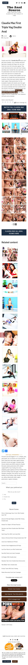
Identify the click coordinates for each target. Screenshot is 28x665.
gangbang (4, 469)
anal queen (4, 458)
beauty (22, 460)
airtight (21, 456)
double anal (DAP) (10, 464)
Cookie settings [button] (6, 661)
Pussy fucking (9, 475)
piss (22, 473)
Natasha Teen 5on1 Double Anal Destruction (13, 561)
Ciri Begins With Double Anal (9, 557)
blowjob (4, 462)
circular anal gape (10, 462)
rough (14, 475)
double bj (17, 464)
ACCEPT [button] (15, 661)
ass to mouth (11, 458)
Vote (14, 503)
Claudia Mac (14, 60)
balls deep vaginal (15, 460)
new (13, 473)
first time (18, 468)
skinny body (10, 477)
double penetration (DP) (13, 466)
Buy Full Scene (2, 335)
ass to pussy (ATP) (20, 458)
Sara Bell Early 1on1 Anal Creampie (11, 553)
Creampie (18, 462)
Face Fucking (12, 468)
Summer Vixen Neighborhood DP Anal (11, 545)
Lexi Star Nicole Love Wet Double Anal (12, 549)
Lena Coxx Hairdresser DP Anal (10, 541)
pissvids (5, 36)
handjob (21, 469)
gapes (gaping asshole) (13, 469)
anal (25, 456)
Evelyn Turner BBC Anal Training (10, 568)
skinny (5, 477)
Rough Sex (19, 475)
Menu (5, 2)
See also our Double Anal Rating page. (12, 91)
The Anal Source (14, 8)
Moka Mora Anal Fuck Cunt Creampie (11, 572)
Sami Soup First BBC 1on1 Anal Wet (11, 534)
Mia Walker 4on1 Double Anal (9, 564)
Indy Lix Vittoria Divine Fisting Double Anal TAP (14, 538)
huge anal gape (14, 471)
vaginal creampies (13, 479)
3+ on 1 (17, 456)
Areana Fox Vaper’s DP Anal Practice (11, 524)
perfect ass (18, 473)
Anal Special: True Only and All (14, 594)
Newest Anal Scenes (14, 589)
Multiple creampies (7, 473)
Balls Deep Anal (6, 460)
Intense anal (22, 471)
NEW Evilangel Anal (14, 599)
